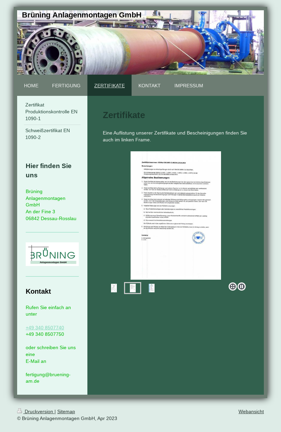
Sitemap (66, 411)
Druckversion (38, 411)
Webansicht (251, 411)
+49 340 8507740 (45, 327)
